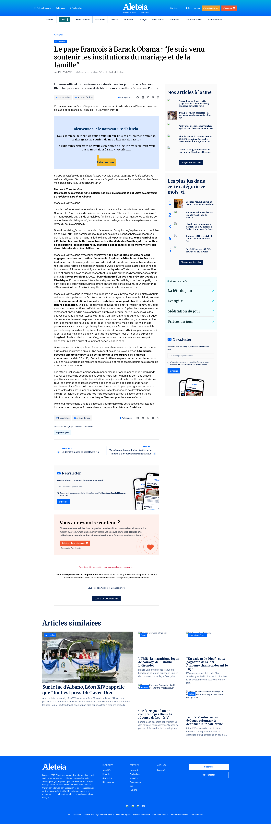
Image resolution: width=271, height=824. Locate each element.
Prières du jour (180, 321)
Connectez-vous (118, 588)
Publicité (133, 790)
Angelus (144, 687)
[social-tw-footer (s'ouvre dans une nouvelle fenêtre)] (138, 805)
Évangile (175, 301)
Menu (50, 19)
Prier (63, 19)
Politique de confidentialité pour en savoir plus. (188, 364)
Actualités (128, 19)
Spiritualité (174, 19)
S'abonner (208, 766)
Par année (161, 770)
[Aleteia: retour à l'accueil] (135, 6)
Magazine (134, 778)
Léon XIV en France (193, 19)
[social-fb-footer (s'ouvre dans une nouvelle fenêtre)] (133, 805)
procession (50, 635)
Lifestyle (143, 19)
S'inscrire (63, 501)
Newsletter (135, 770)
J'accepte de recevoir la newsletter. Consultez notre (93, 494)
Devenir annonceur (141, 814)
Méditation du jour (184, 311)
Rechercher (77, 8)
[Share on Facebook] (137, 97)
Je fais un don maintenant (73, 543)
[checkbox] (58, 493)
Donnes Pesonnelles (179, 814)
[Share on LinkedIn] (143, 97)
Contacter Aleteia (160, 814)
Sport (143, 635)
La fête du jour (180, 291)
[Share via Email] (153, 97)
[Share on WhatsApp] (158, 97)
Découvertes (158, 19)
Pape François (62, 432)
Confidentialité (196, 814)
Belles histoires (83, 19)
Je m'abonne (209, 8)
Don (132, 786)
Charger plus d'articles (191, 162)
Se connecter (194, 8)
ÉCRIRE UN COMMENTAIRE (107, 598)
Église (191, 694)
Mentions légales (123, 814)
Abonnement (135, 782)
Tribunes (114, 19)
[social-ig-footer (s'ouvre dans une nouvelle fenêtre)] (143, 805)
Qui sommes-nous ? (105, 814)
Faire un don (105, 162)
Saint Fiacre (145, 12)
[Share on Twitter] (148, 97)
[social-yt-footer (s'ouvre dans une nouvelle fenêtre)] (127, 805)
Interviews (100, 19)
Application (135, 774)
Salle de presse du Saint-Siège (90, 72)
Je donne (227, 8)
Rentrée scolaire (215, 19)
